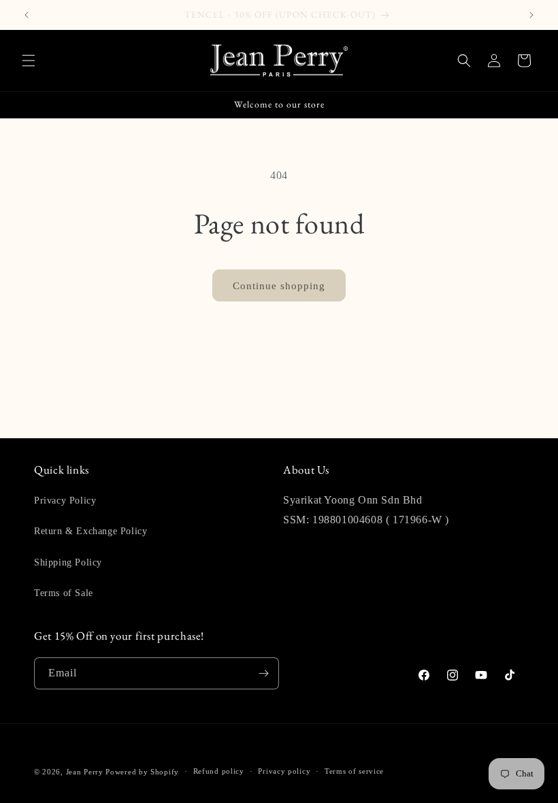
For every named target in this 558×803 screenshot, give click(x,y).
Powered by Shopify (142, 772)
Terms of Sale (63, 593)
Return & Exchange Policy (90, 531)
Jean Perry (84, 772)
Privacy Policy (65, 500)
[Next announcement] (531, 15)
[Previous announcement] (27, 15)
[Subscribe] (263, 673)
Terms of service (354, 771)
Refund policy (218, 771)
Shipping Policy (68, 562)
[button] (29, 61)
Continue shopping (279, 285)
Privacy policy (284, 771)
